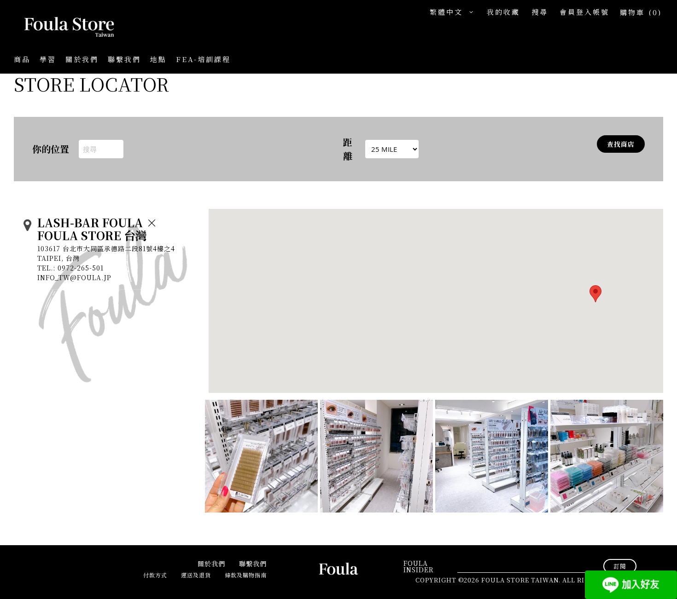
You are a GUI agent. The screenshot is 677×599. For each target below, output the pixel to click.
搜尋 (539, 12)
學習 (48, 59)
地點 (158, 59)
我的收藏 (503, 12)
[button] (454, 12)
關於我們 (82, 59)
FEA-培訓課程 (203, 59)
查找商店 (621, 144)
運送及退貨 (196, 575)
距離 (347, 148)
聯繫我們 (124, 59)
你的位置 (50, 149)
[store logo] (60, 27)
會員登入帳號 (584, 12)
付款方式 (155, 575)
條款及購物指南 (246, 575)
